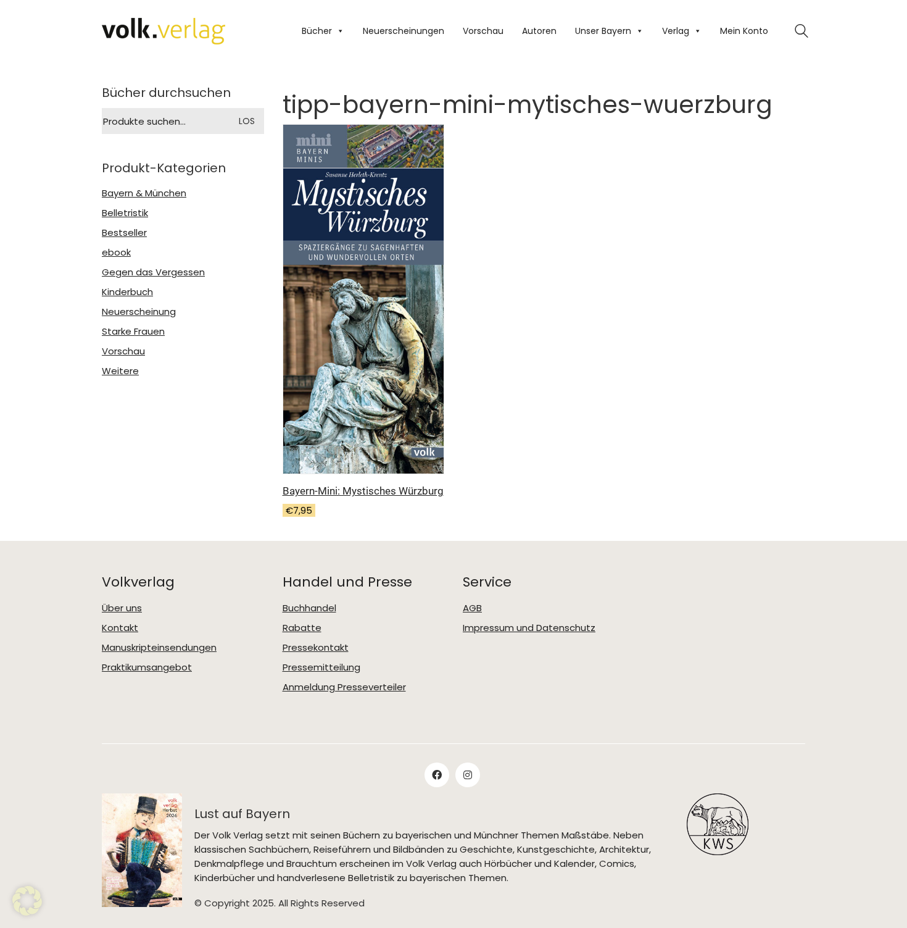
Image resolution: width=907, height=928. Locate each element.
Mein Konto (744, 31)
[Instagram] (467, 775)
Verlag (675, 31)
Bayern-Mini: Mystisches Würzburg (363, 491)
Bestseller (124, 233)
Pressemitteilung (321, 667)
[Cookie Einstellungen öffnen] (27, 901)
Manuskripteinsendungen (159, 648)
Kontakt (120, 628)
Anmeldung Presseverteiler (344, 687)
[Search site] (801, 32)
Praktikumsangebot (147, 667)
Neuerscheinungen (403, 31)
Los (247, 121)
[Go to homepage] (163, 31)
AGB (472, 608)
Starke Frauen (133, 331)
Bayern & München (144, 193)
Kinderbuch (127, 292)
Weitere (120, 371)
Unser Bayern (603, 31)
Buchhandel (309, 608)
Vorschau (483, 31)
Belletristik (125, 213)
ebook (116, 252)
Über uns (122, 608)
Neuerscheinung (139, 312)
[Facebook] (437, 775)
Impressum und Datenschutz (529, 628)
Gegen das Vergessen (153, 272)
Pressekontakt (316, 648)
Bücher (317, 31)
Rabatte (302, 628)
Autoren (539, 31)
